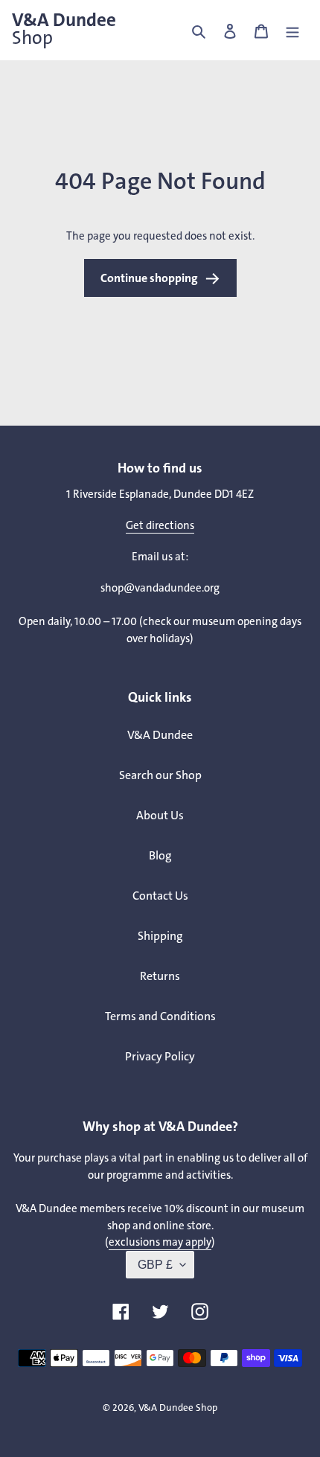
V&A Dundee (64, 29)
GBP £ (155, 1264)
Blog (160, 855)
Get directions (160, 525)
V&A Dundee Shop (177, 1407)
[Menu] (292, 30)
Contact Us (160, 895)
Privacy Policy (160, 1056)
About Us (160, 815)
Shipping (160, 936)
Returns (160, 976)
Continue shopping (149, 278)
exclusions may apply (160, 1242)
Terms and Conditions (160, 1016)
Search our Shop (160, 775)
